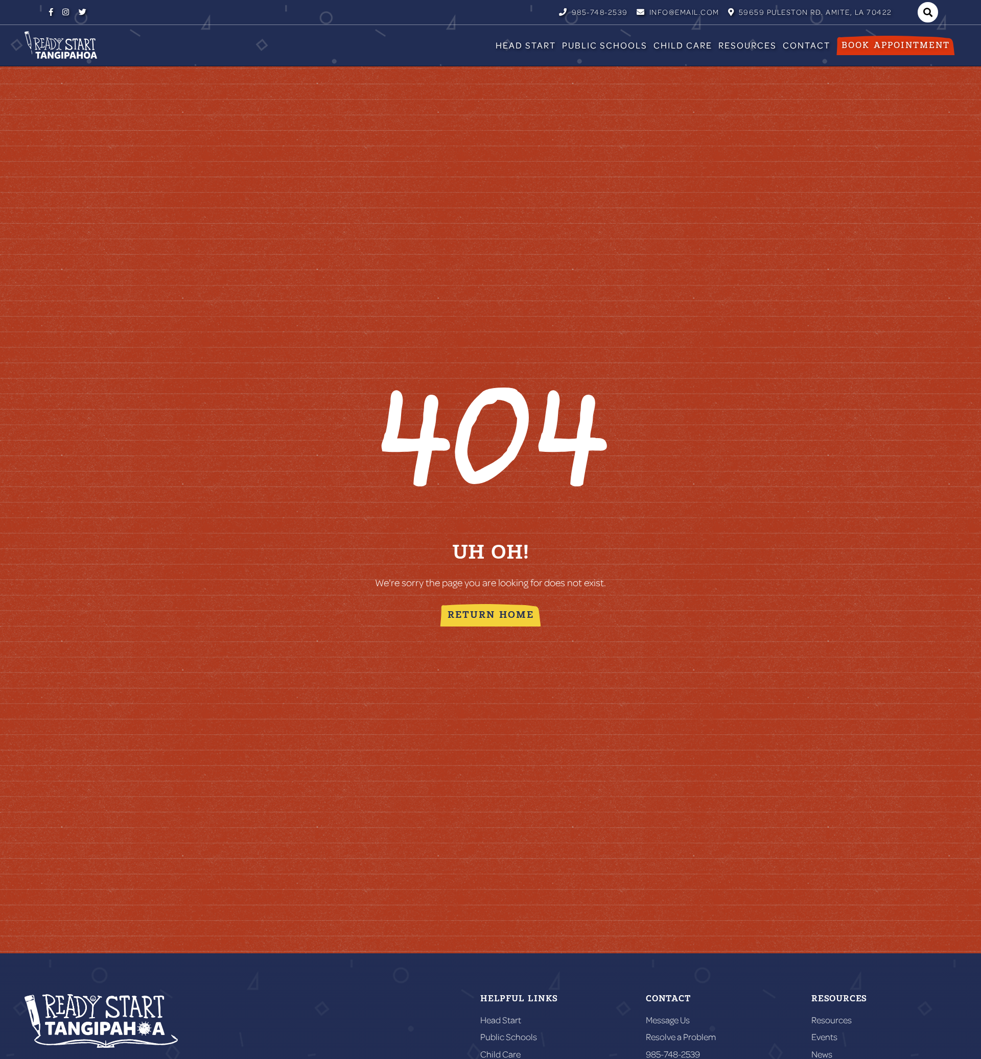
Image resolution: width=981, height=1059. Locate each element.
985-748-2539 (593, 12)
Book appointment (896, 45)
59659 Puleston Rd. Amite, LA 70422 (810, 12)
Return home (491, 615)
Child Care (682, 45)
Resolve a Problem (681, 1036)
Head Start (526, 45)
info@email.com (678, 12)
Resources (747, 45)
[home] (61, 45)
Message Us (668, 1020)
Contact (806, 45)
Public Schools (604, 45)
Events (824, 1036)
